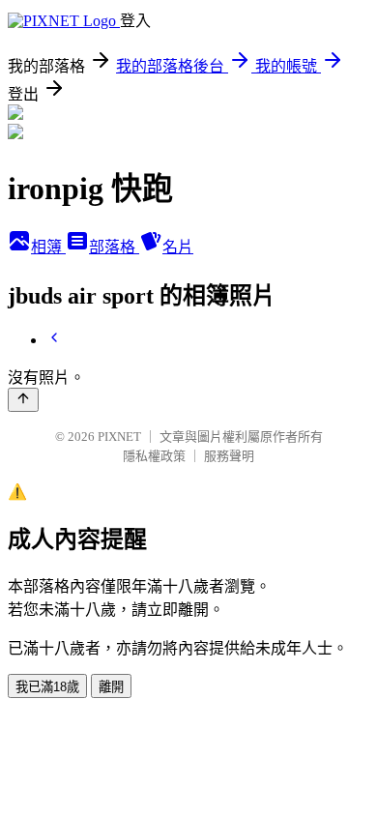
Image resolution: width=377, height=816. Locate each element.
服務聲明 (229, 456)
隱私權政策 (154, 456)
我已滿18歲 (47, 687)
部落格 (114, 247)
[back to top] (23, 400)
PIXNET (119, 436)
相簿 (48, 247)
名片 (177, 247)
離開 (111, 687)
